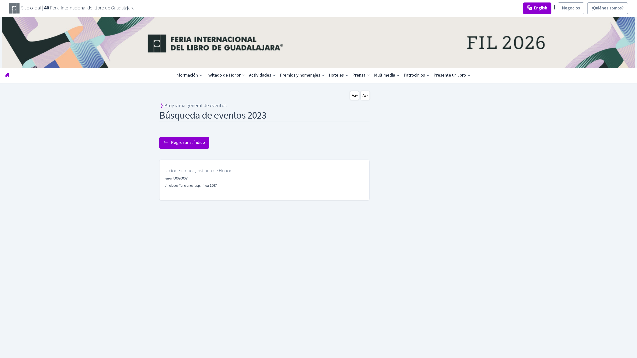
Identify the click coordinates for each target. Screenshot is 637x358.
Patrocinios (414, 75)
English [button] (540, 8)
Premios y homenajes (300, 75)
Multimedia (384, 75)
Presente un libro (449, 75)
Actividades (260, 75)
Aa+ (355, 95)
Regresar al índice (187, 142)
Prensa (359, 75)
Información (186, 75)
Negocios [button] (571, 8)
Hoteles (336, 75)
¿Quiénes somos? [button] (607, 8)
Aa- (365, 95)
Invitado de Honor (223, 75)
